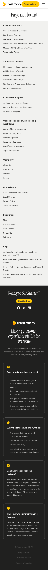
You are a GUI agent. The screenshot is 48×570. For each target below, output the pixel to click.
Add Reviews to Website (14, 71)
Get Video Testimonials (13, 39)
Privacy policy (24, 557)
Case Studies (9, 224)
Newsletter (8, 233)
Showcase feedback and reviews (17, 67)
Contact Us (8, 169)
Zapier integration (11, 150)
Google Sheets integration (14, 129)
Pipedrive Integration (12, 142)
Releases (7, 237)
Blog (5, 220)
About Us (7, 165)
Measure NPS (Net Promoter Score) (18, 48)
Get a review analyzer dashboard (17, 107)
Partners (7, 173)
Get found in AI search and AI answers (20, 84)
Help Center (8, 228)
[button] (44, 4)
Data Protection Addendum (15, 192)
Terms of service (24, 563)
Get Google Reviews (12, 35)
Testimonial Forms (11, 52)
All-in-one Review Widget (14, 75)
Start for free (24, 301)
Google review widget (12, 88)
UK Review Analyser (11, 111)
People (6, 178)
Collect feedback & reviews (15, 31)
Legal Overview (9, 197)
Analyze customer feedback (15, 103)
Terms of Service (10, 205)
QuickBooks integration (13, 146)
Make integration (10, 137)
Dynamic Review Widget (13, 79)
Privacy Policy (9, 201)
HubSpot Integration (12, 133)
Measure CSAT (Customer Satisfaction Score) (23, 43)
